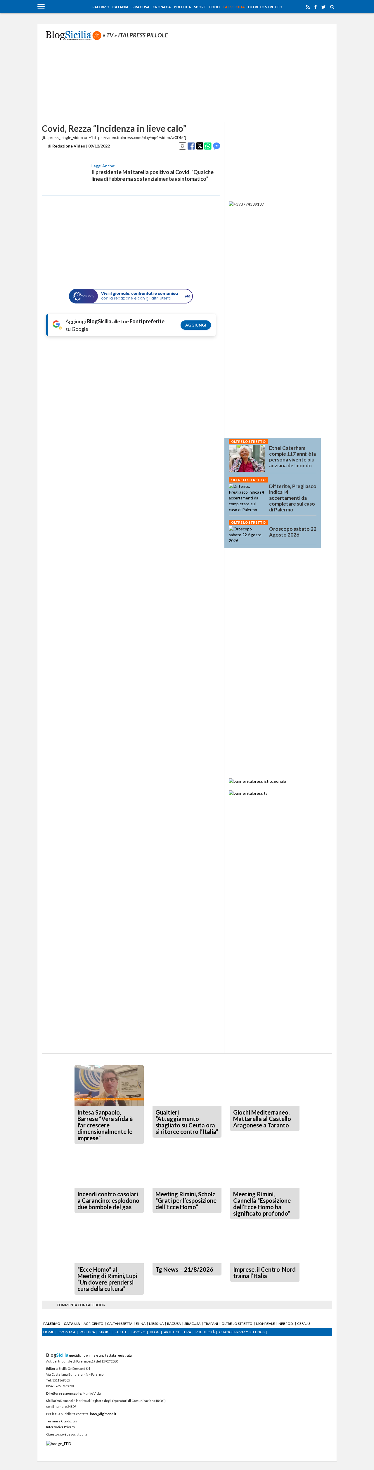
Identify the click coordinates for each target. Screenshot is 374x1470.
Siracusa (140, 7)
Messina (156, 1323)
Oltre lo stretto (265, 7)
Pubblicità (205, 1332)
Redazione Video (68, 145)
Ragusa (174, 1323)
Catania (120, 7)
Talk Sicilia (234, 7)
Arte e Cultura (177, 1332)
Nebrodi (286, 1323)
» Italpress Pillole (141, 35)
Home (48, 1332)
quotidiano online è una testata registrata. (89, 1355)
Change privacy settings (241, 1332)
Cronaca (162, 7)
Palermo (100, 7)
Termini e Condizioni (61, 1421)
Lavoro (138, 1332)
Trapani (211, 1323)
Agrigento (93, 1323)
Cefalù (303, 1323)
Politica (182, 7)
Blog (155, 1332)
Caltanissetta (119, 1323)
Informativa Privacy (60, 1427)
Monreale (265, 1323)
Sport (200, 7)
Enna (141, 1323)
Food (214, 7)
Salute (121, 1332)
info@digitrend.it (103, 1414)
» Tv (108, 35)
